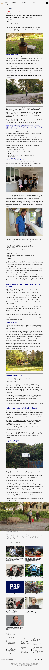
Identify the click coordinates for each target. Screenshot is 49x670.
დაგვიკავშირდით (9, 659)
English (12, 8)
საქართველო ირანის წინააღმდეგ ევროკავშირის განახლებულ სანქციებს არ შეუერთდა (38, 650)
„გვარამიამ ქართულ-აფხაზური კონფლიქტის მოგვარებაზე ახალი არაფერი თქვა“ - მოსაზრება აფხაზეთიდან (34, 577)
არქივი (7, 13)
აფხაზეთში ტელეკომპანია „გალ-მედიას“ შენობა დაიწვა (15, 594)
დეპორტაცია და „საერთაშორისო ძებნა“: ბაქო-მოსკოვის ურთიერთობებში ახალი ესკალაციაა (25, 650)
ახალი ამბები (6, 3)
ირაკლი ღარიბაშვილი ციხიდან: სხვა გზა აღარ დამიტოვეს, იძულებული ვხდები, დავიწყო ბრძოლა (14, 628)
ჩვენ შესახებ (3, 659)
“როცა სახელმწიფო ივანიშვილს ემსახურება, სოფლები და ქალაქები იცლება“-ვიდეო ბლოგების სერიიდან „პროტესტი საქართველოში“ (33, 560)
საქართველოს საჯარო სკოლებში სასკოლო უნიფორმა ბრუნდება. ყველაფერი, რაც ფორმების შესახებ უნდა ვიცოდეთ (12, 641)
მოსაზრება (13, 2)
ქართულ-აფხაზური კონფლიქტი (13, 11)
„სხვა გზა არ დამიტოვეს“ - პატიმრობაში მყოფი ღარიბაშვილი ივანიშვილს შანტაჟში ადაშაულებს (12, 650)
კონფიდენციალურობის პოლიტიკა (7, 660)
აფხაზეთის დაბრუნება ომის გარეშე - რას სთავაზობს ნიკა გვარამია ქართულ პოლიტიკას (37, 641)
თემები (34, 2)
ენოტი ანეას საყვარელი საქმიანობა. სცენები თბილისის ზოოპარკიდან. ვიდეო (33, 594)
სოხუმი (7, 21)
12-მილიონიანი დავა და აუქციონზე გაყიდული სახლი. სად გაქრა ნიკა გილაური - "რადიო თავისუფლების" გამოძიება (14, 577)
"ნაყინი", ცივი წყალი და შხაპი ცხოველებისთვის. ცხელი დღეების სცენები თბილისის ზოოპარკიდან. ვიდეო (15, 559)
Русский (8, 8)
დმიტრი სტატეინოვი (10, 19)
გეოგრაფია (24, 2)
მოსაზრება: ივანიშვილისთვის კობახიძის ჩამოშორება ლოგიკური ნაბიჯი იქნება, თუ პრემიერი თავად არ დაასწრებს (32, 611)
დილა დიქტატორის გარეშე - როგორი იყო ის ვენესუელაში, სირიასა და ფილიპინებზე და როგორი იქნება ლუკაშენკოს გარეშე (14, 611)
